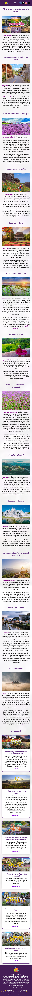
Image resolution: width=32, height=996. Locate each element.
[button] (15, 2)
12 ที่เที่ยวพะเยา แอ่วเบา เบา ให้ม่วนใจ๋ (16, 792)
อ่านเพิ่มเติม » (16, 769)
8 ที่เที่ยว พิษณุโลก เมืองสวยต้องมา (16, 910)
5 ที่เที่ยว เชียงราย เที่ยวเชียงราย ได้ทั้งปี (16, 949)
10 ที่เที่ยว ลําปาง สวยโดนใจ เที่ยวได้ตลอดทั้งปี (16, 875)
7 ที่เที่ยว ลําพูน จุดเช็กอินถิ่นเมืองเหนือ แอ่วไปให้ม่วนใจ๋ (16, 752)
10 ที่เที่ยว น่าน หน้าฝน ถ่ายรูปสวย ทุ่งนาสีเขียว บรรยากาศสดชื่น (16, 839)
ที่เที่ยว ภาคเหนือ (16, 974)
